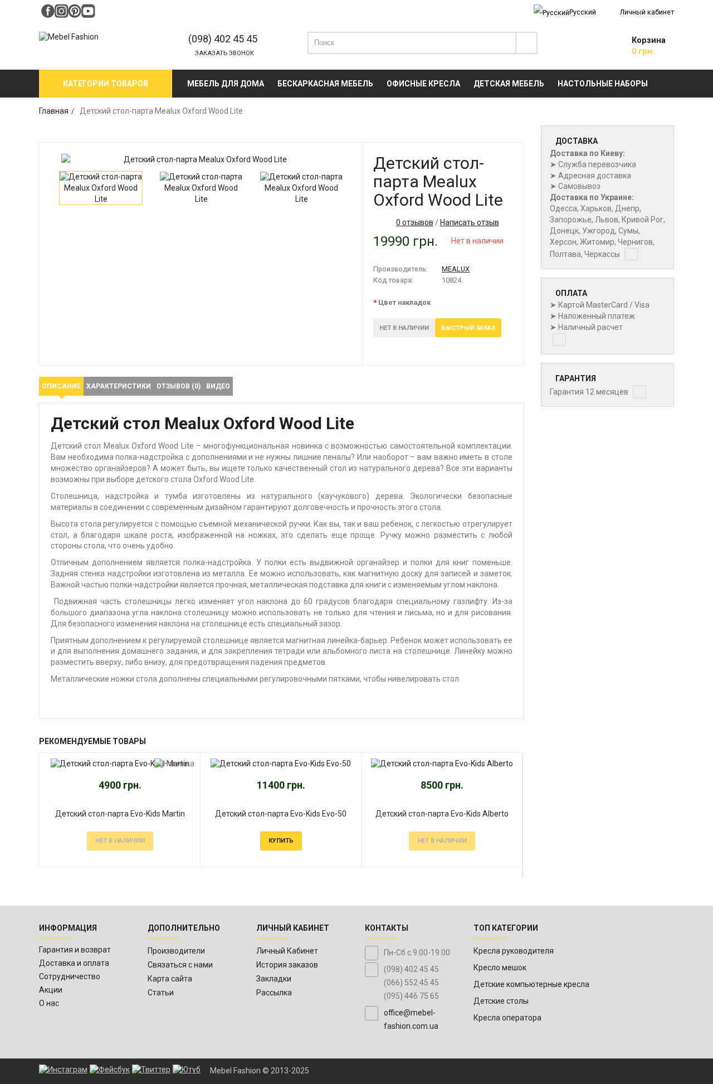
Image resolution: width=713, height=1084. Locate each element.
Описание (61, 386)
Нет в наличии (404, 328)
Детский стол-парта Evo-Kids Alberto (442, 813)
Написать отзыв (469, 222)
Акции (50, 989)
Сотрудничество (69, 976)
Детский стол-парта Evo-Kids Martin (120, 813)
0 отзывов (414, 222)
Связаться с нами (180, 964)
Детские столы (501, 1000)
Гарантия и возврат (75, 949)
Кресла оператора (507, 1017)
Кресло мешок (499, 967)
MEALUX (456, 269)
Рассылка (274, 992)
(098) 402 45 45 (222, 39)
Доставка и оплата (74, 963)
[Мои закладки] (593, 45)
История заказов (287, 964)
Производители (176, 950)
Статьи (161, 992)
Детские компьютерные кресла (531, 984)
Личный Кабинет (287, 950)
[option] (200, 159)
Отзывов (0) (179, 386)
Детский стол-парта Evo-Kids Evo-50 (280, 813)
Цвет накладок (404, 302)
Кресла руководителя (513, 950)
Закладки (273, 978)
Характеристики (118, 386)
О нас (49, 1003)
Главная (54, 110)
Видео (218, 386)
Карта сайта (170, 978)
